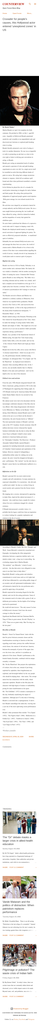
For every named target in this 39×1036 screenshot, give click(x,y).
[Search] (30, 4)
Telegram (31, 1019)
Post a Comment (17, 867)
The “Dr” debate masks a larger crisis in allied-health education (18, 841)
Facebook (22, 1019)
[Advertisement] (19, 53)
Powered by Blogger (20, 1009)
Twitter (16, 1019)
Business (6, 740)
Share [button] (31, 736)
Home (5, 13)
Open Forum (17, 13)
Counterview (13, 4)
